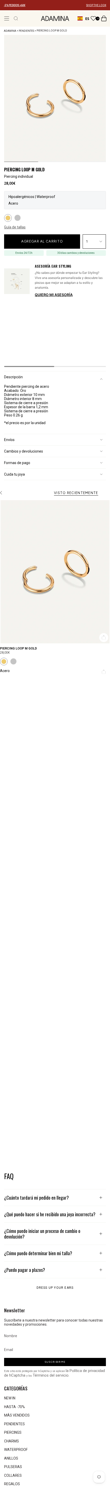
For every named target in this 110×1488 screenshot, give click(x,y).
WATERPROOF (16, 1450)
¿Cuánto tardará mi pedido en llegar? (36, 1197)
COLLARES (13, 1475)
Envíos (9, 440)
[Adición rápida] (103, 637)
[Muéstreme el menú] (7, 18)
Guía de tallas (15, 227)
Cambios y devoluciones (23, 451)
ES (87, 18)
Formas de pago (17, 463)
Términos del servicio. (51, 1375)
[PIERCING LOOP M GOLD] (55, 571)
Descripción (13, 377)
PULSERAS (13, 1467)
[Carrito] (104, 18)
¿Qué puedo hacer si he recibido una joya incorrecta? (49, 1214)
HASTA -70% (14, 1407)
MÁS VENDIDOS (17, 1415)
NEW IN (9, 1398)
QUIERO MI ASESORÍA (54, 294)
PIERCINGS (12, 1432)
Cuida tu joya (14, 474)
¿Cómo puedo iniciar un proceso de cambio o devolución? (42, 1233)
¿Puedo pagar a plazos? (24, 1269)
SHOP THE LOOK (96, 5)
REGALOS (12, 1484)
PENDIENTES (26, 30)
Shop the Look (100, 98)
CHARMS (11, 1441)
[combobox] (83, 18)
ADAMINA (10, 30)
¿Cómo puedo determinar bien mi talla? (38, 1253)
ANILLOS (11, 1458)
